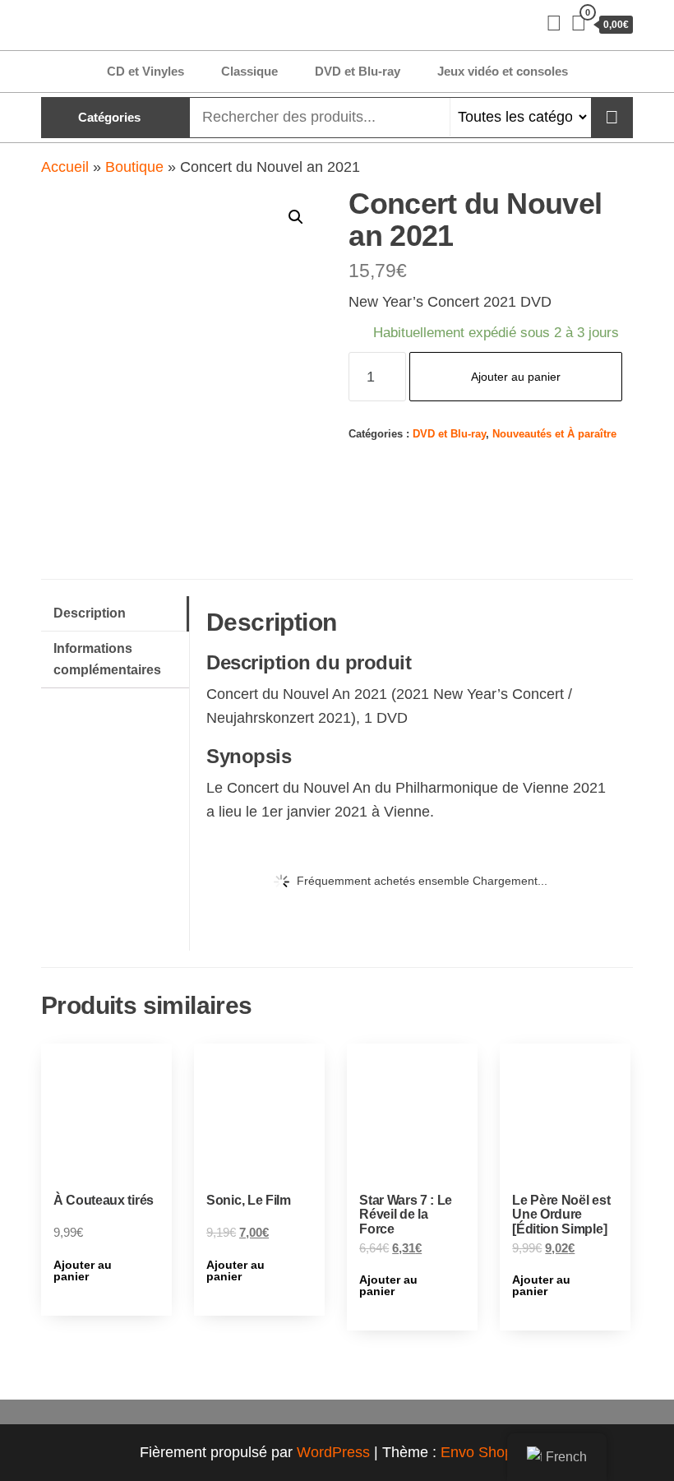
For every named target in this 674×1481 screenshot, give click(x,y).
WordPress (333, 1452)
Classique (249, 71)
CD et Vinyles (145, 71)
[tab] (115, 614)
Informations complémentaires (107, 659)
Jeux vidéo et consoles (502, 71)
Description (89, 612)
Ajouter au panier (516, 376)
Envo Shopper (487, 1452)
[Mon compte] (554, 23)
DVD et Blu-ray (357, 71)
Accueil (65, 167)
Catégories (109, 117)
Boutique (134, 167)
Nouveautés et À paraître (554, 434)
